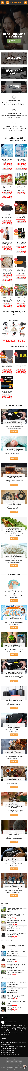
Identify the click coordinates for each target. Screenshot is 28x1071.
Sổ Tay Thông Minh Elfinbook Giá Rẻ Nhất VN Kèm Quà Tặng (21, 272)
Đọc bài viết (14, 431)
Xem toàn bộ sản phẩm (18, 140)
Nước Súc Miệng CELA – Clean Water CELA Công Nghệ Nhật (7, 160)
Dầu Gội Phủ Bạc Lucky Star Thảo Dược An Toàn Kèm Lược (21, 243)
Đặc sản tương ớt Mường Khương (11, 1054)
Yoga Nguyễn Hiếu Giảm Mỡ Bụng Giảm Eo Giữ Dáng (7, 366)
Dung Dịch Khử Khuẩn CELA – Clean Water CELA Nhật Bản (21, 160)
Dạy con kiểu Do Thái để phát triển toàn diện (7, 392)
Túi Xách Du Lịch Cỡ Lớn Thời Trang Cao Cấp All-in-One (7, 217)
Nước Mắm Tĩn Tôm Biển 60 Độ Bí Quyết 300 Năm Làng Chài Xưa (6, 189)
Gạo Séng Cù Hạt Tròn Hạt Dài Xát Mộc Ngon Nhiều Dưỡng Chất (7, 272)
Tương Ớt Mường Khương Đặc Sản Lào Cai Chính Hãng (7, 300)
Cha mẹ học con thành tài (21, 365)
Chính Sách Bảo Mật (19, 1063)
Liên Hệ (11, 1063)
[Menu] (2, 2)
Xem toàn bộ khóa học (18, 346)
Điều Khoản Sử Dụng (14, 1065)
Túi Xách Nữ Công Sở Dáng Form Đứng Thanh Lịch (7, 243)
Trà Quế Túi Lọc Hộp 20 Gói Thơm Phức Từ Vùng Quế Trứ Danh (21, 300)
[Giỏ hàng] (25, 2)
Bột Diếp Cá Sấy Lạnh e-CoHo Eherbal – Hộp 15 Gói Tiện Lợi (21, 189)
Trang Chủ (6, 1063)
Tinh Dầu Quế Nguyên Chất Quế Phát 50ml (21, 216)
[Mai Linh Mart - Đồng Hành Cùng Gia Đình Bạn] (14, 3)
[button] (25, 1067)
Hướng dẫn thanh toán (8, 1052)
